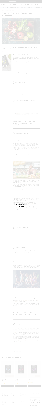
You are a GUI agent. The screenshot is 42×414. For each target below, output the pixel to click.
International (21, 211)
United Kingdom (21, 208)
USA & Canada (21, 206)
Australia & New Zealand (21, 204)
